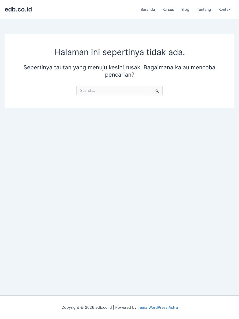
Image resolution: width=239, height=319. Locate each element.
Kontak (224, 9)
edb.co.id (18, 9)
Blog (185, 9)
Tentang (204, 9)
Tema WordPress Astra (158, 307)
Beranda (148, 9)
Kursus (168, 9)
